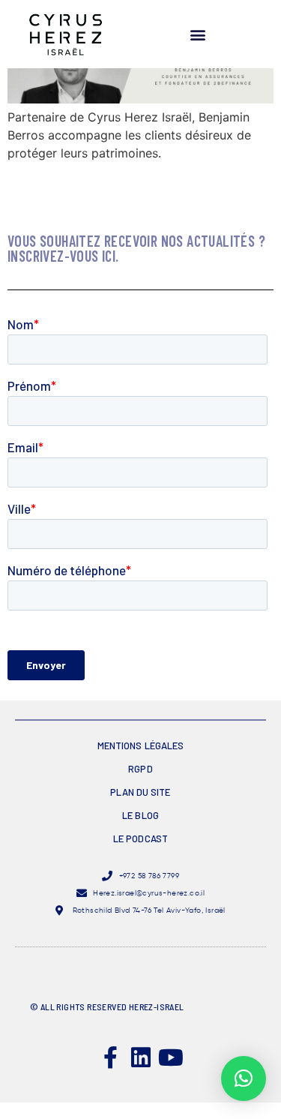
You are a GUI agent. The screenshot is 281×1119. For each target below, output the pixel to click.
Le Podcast (140, 838)
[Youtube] (171, 1057)
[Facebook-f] (111, 1057)
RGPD (140, 769)
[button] (197, 34)
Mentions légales (140, 746)
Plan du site (140, 792)
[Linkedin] (141, 1057)
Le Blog (140, 815)
